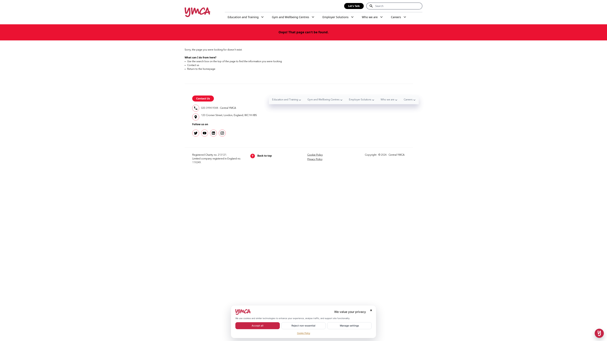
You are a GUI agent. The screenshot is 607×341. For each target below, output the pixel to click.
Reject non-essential (303, 325)
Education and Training (243, 17)
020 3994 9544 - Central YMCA (218, 108)
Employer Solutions (335, 17)
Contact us (193, 65)
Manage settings (349, 325)
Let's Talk (354, 6)
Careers (396, 17)
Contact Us (203, 98)
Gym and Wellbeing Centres (290, 17)
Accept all (257, 325)
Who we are (370, 17)
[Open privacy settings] (599, 333)
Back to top (264, 155)
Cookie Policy (303, 333)
